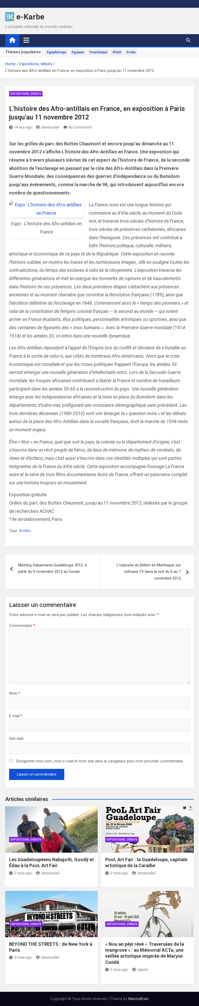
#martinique (98, 52)
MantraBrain (138, 998)
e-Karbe (30, 16)
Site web (16, 738)
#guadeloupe (56, 52)
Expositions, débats (25, 93)
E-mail (16, 716)
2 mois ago (23, 873)
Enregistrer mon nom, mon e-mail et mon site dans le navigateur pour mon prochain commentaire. (100, 761)
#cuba (131, 52)
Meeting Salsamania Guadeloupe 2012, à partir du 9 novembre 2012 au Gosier (52, 568)
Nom (14, 693)
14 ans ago (23, 127)
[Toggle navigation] (26, 40)
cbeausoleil (50, 127)
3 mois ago (119, 873)
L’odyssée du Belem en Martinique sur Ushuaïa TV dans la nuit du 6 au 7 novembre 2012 (149, 572)
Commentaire (22, 625)
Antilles (25, 531)
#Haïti (116, 52)
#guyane (78, 52)
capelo (142, 969)
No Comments (80, 127)
